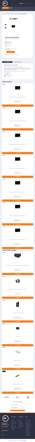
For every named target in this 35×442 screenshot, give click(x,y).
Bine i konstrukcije (8, 13)
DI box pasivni (18, 336)
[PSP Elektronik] (5, 3)
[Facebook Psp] (10, 7)
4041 (17, 357)
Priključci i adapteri (14, 427)
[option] (6, 397)
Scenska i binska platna (15, 13)
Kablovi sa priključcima (13, 428)
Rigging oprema (14, 422)
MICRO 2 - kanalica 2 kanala (17, 381)
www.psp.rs (27, 421)
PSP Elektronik (4, 13)
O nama (20, 420)
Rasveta (13, 420)
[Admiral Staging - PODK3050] (6, 25)
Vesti (19, 419)
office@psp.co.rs (5, 430)
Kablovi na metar (14, 426)
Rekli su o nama (21, 423)
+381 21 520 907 (5, 426)
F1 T (17, 286)
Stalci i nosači (13, 425)
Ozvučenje (13, 419)
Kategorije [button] (6, 7)
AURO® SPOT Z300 (17, 310)
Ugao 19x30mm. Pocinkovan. (18, 360)
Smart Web (24, 440)
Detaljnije (18, 297)
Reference (20, 428)
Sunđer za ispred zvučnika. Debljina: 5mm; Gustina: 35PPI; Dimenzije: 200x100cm (17, 265)
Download (7, 46)
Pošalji (17, 410)
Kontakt (20, 421)
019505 (18, 262)
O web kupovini (21, 422)
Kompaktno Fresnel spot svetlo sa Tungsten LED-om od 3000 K (18, 289)
